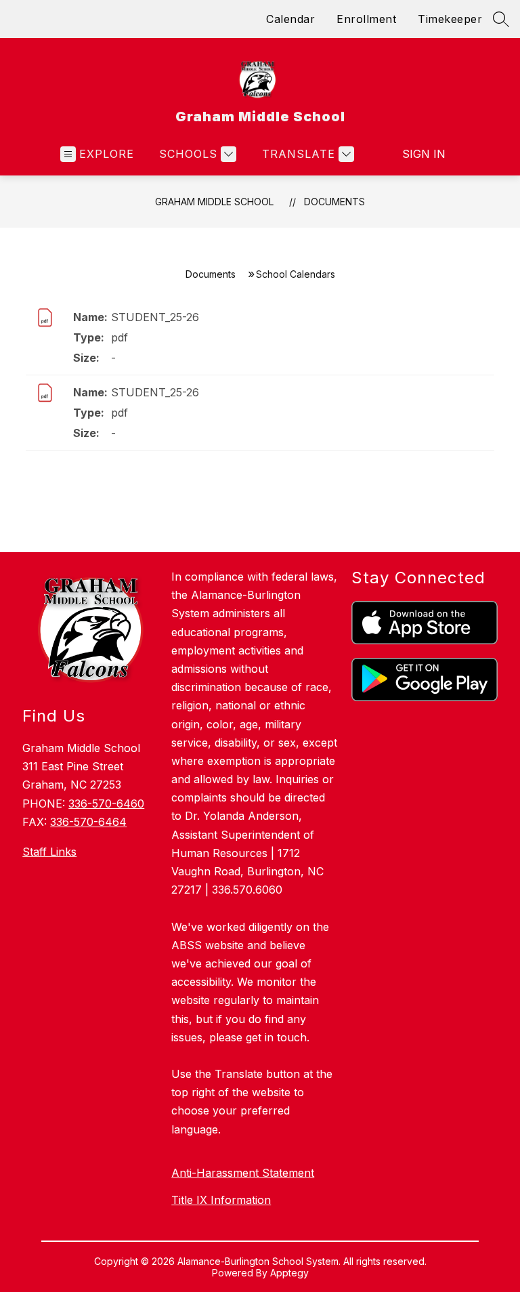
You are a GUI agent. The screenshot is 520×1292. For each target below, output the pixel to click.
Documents (334, 201)
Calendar (290, 19)
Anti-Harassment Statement (242, 1173)
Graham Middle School (214, 201)
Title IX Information (221, 1200)
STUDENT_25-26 (155, 317)
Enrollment (366, 19)
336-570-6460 (106, 803)
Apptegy (289, 1272)
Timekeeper (450, 19)
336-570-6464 (88, 822)
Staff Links (49, 851)
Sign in (424, 154)
